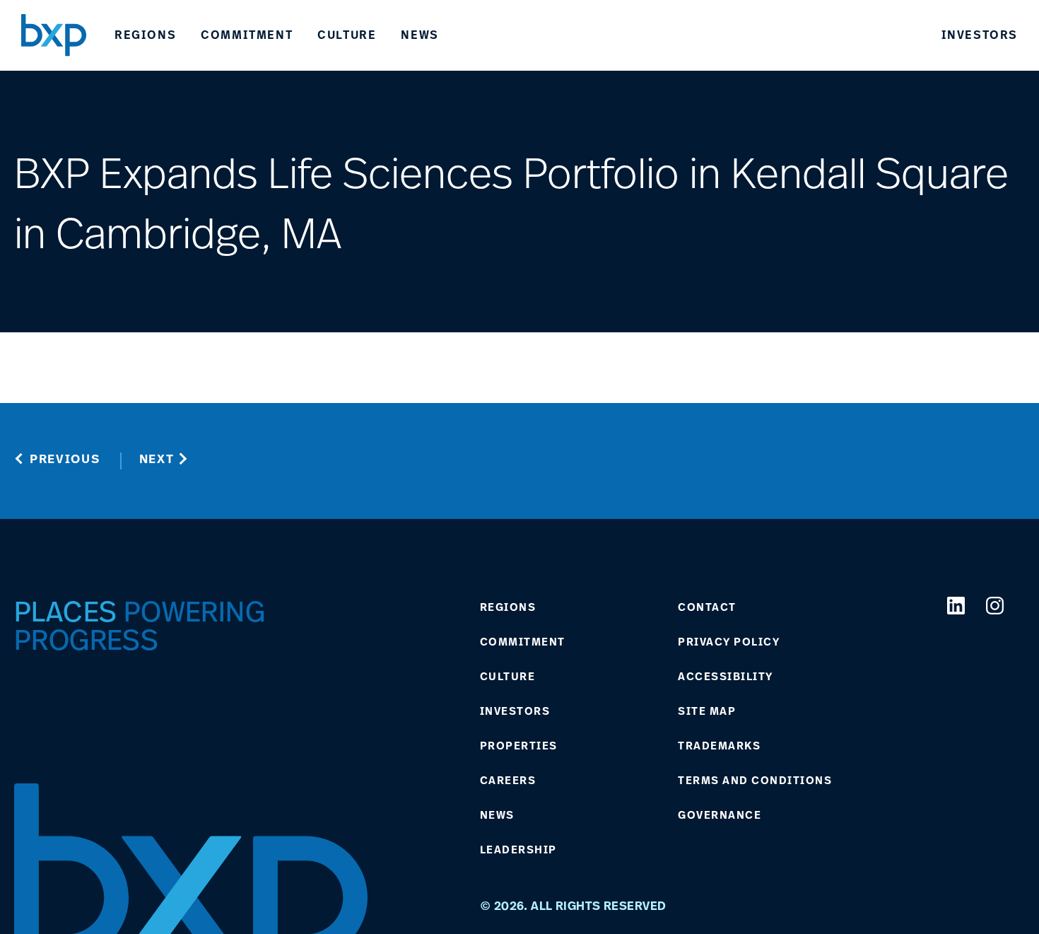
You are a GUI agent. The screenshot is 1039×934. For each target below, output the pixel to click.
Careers (508, 781)
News (419, 34)
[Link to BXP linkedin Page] (956, 605)
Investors (979, 34)
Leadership (518, 850)
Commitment (247, 34)
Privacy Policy (729, 642)
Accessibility (725, 677)
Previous (65, 458)
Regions (145, 34)
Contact (707, 607)
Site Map (707, 711)
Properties (519, 746)
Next (157, 458)
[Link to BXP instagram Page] (995, 605)
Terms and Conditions (755, 781)
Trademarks (719, 746)
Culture (346, 34)
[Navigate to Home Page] (53, 35)
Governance (719, 815)
